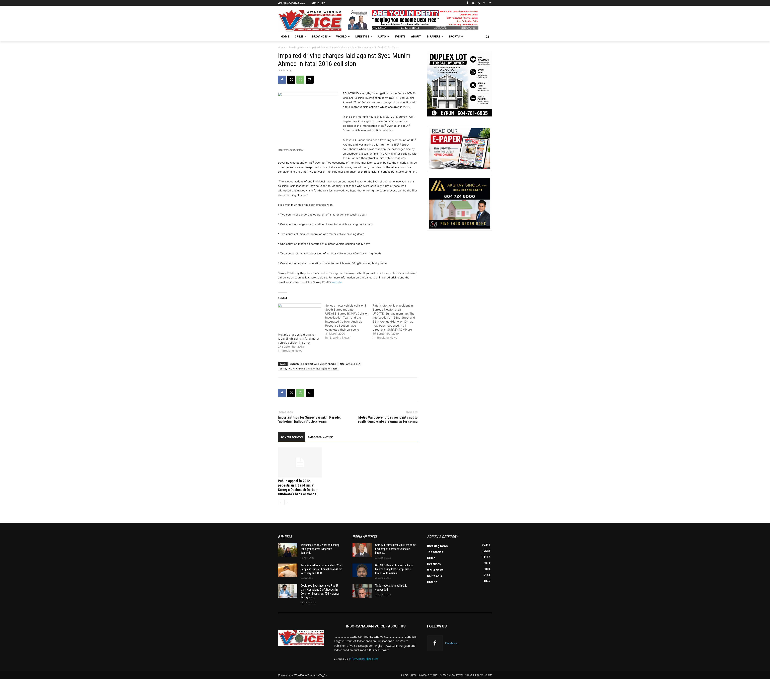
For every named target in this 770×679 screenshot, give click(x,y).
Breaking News (297, 47)
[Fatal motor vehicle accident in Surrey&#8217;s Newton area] (396, 322)
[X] (478, 3)
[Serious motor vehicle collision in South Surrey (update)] (349, 322)
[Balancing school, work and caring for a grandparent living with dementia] (287, 550)
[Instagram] (473, 3)
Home (281, 47)
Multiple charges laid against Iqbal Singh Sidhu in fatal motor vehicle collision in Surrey (298, 338)
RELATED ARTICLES (291, 437)
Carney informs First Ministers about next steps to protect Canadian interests (395, 548)
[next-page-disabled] (286, 502)
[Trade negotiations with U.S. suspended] (362, 590)
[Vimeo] (484, 3)
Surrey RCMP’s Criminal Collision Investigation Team (308, 368)
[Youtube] (489, 3)
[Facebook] (467, 3)
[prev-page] (280, 502)
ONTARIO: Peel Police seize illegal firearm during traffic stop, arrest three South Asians (394, 569)
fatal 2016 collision (350, 363)
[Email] (310, 80)
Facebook (451, 643)
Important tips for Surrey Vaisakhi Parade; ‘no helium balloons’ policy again (309, 419)
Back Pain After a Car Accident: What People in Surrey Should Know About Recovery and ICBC (321, 569)
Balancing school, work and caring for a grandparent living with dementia (320, 548)
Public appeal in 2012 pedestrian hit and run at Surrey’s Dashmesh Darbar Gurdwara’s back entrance (297, 487)
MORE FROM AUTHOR (320, 437)
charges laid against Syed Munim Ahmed (313, 363)
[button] (487, 36)
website (337, 282)
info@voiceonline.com (363, 659)
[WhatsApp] (300, 80)
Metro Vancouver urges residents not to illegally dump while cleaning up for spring (386, 419)
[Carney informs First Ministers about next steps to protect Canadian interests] (362, 550)
